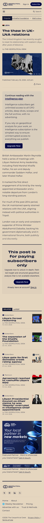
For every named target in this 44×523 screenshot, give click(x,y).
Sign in (33, 287)
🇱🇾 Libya (6, 25)
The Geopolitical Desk (15, 49)
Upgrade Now (14, 146)
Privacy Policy (34, 518)
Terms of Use (7, 520)
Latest (16, 309)
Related (7, 309)
